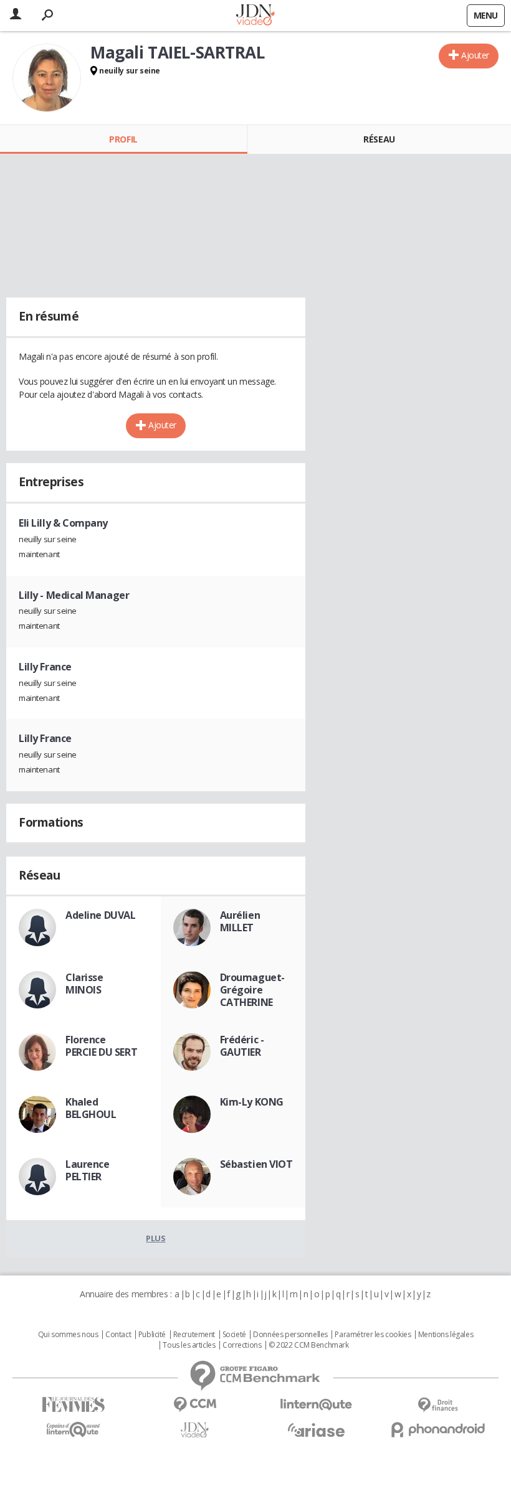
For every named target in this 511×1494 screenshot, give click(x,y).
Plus (155, 1238)
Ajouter (475, 55)
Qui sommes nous (68, 1334)
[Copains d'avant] (73, 1429)
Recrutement (194, 1334)
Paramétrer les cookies (373, 1334)
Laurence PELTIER (87, 1170)
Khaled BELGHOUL (91, 1108)
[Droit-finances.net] (438, 1405)
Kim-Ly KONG (252, 1102)
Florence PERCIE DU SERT (101, 1046)
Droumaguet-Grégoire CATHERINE (252, 989)
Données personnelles (290, 1334)
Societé (234, 1334)
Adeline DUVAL (100, 915)
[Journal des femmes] (73, 1404)
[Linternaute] (316, 1405)
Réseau (378, 139)
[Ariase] (316, 1430)
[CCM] (195, 1404)
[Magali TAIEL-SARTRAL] (46, 78)
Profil (123, 139)
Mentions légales (445, 1334)
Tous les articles (189, 1345)
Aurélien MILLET (240, 921)
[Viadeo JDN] (195, 1430)
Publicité (152, 1334)
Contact (118, 1334)
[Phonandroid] (438, 1429)
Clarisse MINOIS (84, 983)
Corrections (241, 1345)
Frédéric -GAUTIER (242, 1046)
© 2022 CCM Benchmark (309, 1345)
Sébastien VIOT (256, 1164)
